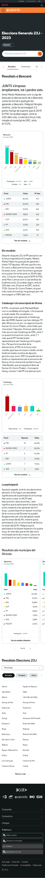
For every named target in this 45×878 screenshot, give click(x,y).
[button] (22, 241)
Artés (4, 713)
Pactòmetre (25, 67)
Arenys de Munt (29, 702)
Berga (25, 745)
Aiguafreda (6, 692)
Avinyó (4, 718)
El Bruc (4, 755)
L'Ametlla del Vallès (30, 697)
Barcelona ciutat (8, 740)
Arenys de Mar (7, 702)
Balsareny (6, 734)
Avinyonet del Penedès (31, 718)
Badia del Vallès (29, 724)
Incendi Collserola (31, 1)
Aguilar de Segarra (30, 687)
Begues (26, 740)
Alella (25, 692)
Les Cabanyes (7, 761)
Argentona (27, 708)
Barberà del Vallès (30, 734)
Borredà (26, 750)
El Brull (25, 755)
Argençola (6, 708)
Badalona (5, 724)
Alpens (4, 697)
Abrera (4, 687)
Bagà (4, 729)
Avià (24, 713)
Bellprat (5, 745)
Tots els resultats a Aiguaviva (20, 640)
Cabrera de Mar (29, 761)
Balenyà (26, 729)
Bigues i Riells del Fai (10, 750)
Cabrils (25, 766)
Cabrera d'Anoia (8, 766)
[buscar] (40, 53)
